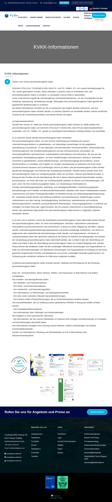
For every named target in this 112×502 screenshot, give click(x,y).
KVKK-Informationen (92, 434)
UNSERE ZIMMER (36, 17)
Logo (60, 438)
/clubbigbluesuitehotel (13, 454)
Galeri (60, 449)
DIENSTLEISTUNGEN (53, 17)
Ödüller (60, 445)
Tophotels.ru (36, 449)
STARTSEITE (22, 17)
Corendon (35, 453)
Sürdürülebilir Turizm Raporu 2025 (95, 457)
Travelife (34, 456)
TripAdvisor (35, 438)
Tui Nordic (35, 441)
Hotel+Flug (99, 20)
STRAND (76, 17)
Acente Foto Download (66, 441)
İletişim (60, 453)
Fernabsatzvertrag (91, 441)
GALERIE (66, 17)
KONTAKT (46, 26)
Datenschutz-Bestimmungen (95, 445)
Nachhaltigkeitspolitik (92, 453)
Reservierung (99, 15)
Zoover (34, 445)
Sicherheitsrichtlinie (92, 449)
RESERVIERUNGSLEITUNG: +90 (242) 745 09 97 (23, 3)
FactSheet (62, 434)
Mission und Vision (91, 438)
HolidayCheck (36, 434)
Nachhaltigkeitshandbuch (94, 462)
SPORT (20, 26)
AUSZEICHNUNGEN (33, 26)
